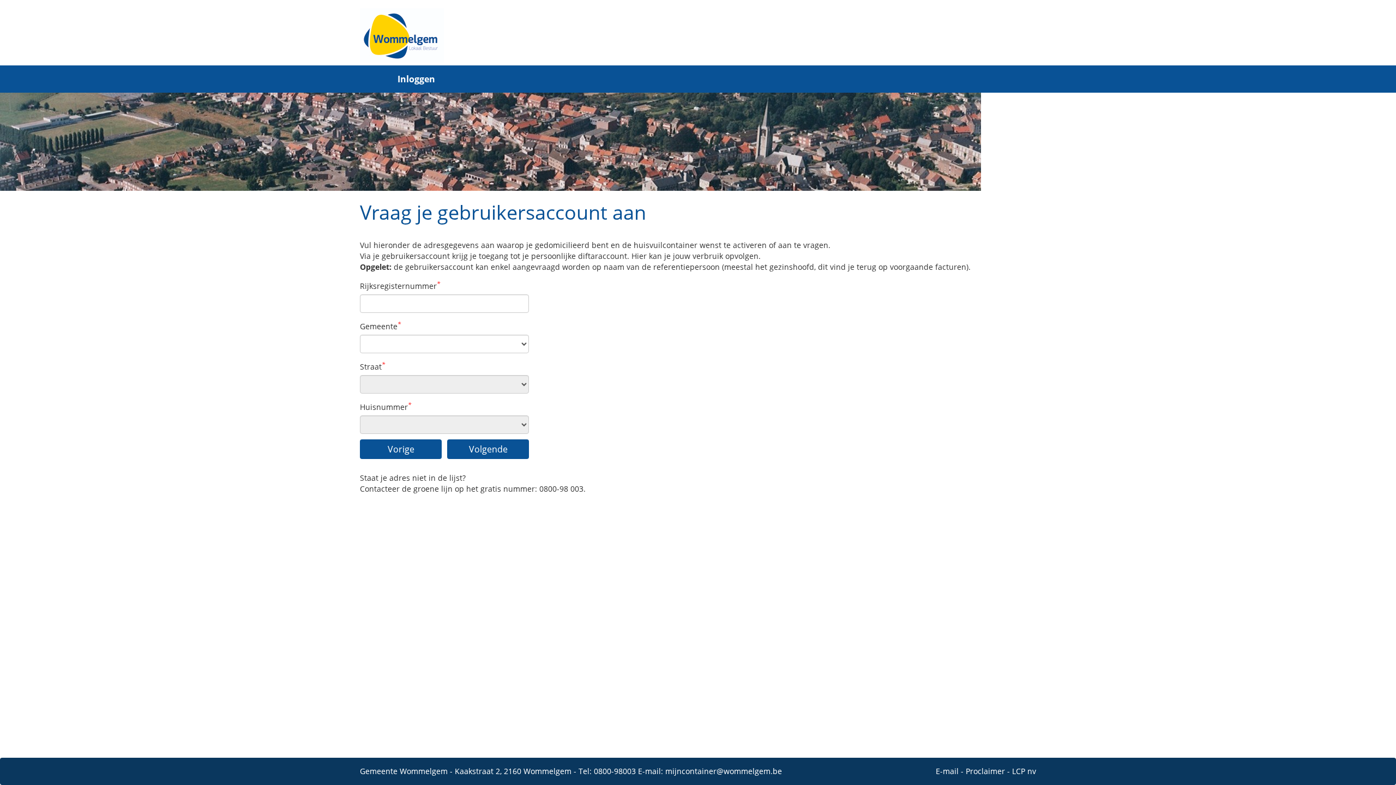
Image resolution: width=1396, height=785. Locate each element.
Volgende (488, 449)
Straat (372, 366)
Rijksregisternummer (400, 286)
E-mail (947, 771)
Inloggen (416, 79)
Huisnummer (385, 407)
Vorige (401, 449)
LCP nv (1024, 771)
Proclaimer (985, 771)
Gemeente (380, 326)
